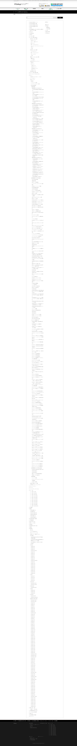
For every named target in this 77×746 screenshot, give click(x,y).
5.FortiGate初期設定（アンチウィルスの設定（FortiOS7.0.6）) (37, 143)
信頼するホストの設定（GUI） (36, 263)
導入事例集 (31, 535)
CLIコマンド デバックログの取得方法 (37, 466)
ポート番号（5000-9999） (34, 504)
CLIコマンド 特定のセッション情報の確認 (37, 389)
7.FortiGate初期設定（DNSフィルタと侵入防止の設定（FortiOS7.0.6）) (37, 148)
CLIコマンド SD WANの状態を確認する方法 (37, 430)
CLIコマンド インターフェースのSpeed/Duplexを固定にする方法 (36, 416)
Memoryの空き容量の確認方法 (36, 422)
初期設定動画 (33, 86)
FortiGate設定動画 (33, 85)
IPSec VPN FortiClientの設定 (36, 318)
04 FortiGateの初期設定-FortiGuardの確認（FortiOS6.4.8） (38, 113)
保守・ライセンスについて (34, 44)
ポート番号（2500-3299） (34, 501)
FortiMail (31, 588)
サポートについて (33, 54)
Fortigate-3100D (33, 706)
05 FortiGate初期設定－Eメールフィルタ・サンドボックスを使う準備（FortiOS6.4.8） (37, 116)
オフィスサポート (32, 78)
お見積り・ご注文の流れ (33, 709)
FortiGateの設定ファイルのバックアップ (37, 201)
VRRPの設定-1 (34, 311)
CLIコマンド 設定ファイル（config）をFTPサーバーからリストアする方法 (37, 450)
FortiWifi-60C (33, 618)
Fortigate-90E (33, 632)
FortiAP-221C (33, 662)
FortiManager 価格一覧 (33, 514)
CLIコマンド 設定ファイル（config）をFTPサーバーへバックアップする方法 (37, 447)
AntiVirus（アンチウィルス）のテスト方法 (37, 240)
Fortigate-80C (33, 625)
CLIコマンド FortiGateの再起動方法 (37, 375)
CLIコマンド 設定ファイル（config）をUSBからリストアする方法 (37, 445)
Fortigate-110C (33, 631)
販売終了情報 (48, 31)
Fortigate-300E (33, 673)
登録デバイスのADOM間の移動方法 (37, 473)
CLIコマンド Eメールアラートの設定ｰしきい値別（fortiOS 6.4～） (37, 365)
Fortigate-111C (33, 641)
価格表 (31, 508)
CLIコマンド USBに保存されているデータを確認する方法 (37, 437)
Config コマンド (33, 65)
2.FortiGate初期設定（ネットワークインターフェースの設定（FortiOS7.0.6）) (37, 133)
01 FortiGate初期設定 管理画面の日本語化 (38, 90)
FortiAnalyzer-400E (33, 600)
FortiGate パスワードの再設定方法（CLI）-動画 (37, 327)
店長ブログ (31, 713)
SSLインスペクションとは (34, 532)
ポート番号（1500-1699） (34, 497)
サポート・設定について (34, 41)
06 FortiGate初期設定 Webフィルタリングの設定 (37, 102)
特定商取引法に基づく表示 (33, 525)
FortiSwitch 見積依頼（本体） (34, 26)
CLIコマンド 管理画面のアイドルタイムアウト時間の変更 (37, 358)
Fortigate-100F (33, 639)
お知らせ (46, 22)
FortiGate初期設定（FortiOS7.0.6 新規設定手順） (37, 156)
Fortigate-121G (33, 564)
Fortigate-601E (33, 573)
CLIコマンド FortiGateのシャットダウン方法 (37, 378)
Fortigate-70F (33, 624)
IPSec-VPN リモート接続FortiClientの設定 (37, 208)
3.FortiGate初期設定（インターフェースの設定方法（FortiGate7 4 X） (37, 164)
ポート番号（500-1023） (34, 494)
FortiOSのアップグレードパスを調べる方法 (37, 221)
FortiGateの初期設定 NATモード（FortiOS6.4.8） (36, 127)
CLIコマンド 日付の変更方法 (36, 356)
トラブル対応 (33, 59)
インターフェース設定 (34, 82)
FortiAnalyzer (32, 581)
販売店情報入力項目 (33, 71)
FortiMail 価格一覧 (32, 515)
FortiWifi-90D (33, 634)
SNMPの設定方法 (34, 244)
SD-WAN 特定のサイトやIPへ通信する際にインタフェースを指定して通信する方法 (37, 295)
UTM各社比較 (32, 33)
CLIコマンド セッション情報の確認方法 (37, 387)
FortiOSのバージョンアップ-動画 (36, 186)
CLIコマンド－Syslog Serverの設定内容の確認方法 (37, 346)
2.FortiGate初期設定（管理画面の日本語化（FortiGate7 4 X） (37, 162)
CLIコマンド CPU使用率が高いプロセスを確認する (37, 370)
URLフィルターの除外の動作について (37, 228)
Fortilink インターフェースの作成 (36, 315)
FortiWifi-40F (32, 605)
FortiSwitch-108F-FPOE (34, 597)
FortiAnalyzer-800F (33, 601)
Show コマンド (33, 69)
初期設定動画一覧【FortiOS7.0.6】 (37, 128)
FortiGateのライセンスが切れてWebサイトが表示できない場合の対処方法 (37, 254)
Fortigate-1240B (33, 702)
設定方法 (32, 62)
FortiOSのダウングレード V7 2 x (36, 279)
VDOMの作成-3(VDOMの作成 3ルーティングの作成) (37, 307)
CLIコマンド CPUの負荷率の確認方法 (37, 423)
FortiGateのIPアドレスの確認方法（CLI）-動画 (36, 325)
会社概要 (31, 507)
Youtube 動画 (48, 28)
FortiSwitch (31, 594)
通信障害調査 (33, 476)
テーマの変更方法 (34, 284)
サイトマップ (32, 716)
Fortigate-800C (33, 668)
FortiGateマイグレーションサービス (35, 484)
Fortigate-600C (33, 666)
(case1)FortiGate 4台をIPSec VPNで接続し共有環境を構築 (37, 538)
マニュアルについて (34, 51)
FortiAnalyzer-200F (33, 656)
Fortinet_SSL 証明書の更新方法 (36, 310)
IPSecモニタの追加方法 (35, 287)
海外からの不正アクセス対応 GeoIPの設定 (37, 213)
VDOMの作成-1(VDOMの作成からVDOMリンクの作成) (37, 302)
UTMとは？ (31, 31)
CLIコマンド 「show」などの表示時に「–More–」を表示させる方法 (37, 383)
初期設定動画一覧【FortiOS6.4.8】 (37, 103)
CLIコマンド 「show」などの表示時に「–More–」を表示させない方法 (37, 380)
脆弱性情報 (48, 27)
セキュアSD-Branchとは (33, 531)
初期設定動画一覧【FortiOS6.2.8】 (37, 88)
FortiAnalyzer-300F (33, 672)
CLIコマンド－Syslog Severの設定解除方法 (38, 349)
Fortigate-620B (33, 692)
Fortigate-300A (33, 669)
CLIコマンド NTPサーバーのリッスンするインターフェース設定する (37, 401)
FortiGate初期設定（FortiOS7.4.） (37, 176)
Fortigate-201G (33, 567)
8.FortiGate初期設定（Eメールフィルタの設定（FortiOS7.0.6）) (38, 150)
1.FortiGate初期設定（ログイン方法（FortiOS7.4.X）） (37, 159)
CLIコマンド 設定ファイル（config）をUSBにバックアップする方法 (37, 442)
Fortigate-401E (33, 682)
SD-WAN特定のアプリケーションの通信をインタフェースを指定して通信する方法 (37, 298)
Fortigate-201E (33, 658)
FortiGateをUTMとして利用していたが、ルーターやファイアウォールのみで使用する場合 (37, 258)
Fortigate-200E (33, 651)
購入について (33, 43)
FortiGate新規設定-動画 (35, 187)
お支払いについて (33, 40)
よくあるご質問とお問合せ (33, 37)
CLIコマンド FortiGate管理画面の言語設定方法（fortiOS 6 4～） (37, 367)
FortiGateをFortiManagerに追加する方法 (37, 469)
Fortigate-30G (33, 546)
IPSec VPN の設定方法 (35, 317)
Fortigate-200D (33, 645)
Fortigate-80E (33, 628)
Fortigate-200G (33, 566)
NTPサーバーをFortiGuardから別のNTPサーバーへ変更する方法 (37, 265)
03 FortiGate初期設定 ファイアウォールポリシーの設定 (38, 95)
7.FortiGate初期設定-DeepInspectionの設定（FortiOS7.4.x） (37, 175)
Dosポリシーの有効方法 (35, 209)
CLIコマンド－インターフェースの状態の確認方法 (38, 337)
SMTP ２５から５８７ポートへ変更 (37, 197)
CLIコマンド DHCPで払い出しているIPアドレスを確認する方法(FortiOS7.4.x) (38, 435)
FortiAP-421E (33, 683)
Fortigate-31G (33, 547)
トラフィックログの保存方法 (36, 233)
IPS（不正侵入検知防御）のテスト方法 (37, 241)
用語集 (31, 527)
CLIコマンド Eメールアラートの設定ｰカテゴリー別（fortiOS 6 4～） (37, 362)
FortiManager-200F (33, 655)
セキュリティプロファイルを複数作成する (37, 217)
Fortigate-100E (33, 638)
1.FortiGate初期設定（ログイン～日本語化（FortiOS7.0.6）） (37, 131)
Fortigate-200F (33, 659)
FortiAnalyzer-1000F (34, 584)
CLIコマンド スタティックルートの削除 (37, 458)
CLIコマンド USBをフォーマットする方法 (37, 440)
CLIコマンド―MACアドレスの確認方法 (37, 335)
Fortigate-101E (33, 642)
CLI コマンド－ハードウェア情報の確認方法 (37, 342)
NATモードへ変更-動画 (35, 182)
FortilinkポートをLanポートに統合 (37, 191)
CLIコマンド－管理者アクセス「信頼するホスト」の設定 (38, 351)
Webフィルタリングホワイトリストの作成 (37, 223)
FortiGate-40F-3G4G (34, 550)
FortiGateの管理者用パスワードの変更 (37, 204)
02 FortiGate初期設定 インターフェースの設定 (38, 93)
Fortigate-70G (33, 557)
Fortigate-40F (33, 549)
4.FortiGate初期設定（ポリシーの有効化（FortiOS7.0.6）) (37, 140)
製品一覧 (31, 726)
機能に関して (33, 58)
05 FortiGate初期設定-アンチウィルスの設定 (37, 99)
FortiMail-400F (33, 591)
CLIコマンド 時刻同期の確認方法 (36, 402)
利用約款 (31, 524)
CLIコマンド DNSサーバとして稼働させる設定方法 (37, 395)
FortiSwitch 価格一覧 (33, 517)
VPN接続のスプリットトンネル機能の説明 (37, 249)
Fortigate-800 (33, 693)
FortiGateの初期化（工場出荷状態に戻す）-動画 (37, 322)
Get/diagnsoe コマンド (34, 68)
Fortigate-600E (33, 571)
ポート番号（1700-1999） (34, 498)
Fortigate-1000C (33, 699)
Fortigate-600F (33, 690)
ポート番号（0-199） (33, 491)
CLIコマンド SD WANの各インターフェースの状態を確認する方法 (37, 432)
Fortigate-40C (33, 604)
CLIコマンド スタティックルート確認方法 (37, 411)
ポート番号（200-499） (33, 493)
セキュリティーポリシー (44, 720)
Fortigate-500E (33, 686)
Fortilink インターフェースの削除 (36, 314)
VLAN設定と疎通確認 (35, 283)
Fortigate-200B (33, 649)
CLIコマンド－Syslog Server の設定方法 (37, 344)
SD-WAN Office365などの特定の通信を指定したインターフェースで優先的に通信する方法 (38, 291)
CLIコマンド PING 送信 (35, 374)
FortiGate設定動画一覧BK (33, 23)
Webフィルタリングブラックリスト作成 (37, 225)
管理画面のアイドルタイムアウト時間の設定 (37, 281)
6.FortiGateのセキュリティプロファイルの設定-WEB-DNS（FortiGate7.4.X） (37, 172)
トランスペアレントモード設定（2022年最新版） (37, 251)
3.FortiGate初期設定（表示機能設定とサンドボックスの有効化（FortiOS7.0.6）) (37, 137)
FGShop (37, 743)
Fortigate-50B (33, 608)
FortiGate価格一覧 (32, 510)
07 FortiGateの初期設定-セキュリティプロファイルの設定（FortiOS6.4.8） (37, 122)
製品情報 (31, 528)
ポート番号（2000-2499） (34, 500)
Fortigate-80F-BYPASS (34, 560)
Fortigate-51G (33, 553)
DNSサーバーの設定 (35, 198)
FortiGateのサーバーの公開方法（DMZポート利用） (37, 195)
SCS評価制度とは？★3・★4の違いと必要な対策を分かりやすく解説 (36, 30)
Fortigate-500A (33, 685)
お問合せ (31, 34)
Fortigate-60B (33, 614)
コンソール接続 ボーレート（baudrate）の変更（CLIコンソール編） (38, 452)
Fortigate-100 (33, 635)
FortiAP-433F (33, 580)
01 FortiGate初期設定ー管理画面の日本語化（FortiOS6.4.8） (37, 105)
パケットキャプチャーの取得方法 (36, 236)
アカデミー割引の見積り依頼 (34, 72)
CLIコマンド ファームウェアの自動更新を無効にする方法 (37, 406)
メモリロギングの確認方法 (35, 459)
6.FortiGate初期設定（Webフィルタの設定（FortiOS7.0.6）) (37, 145)
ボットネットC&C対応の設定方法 (36, 226)
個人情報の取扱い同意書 (33, 518)
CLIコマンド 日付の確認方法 (36, 353)
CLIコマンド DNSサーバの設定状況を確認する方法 (37, 398)
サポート (31, 75)
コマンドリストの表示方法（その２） (37, 426)
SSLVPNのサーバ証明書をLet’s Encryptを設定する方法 (37, 272)
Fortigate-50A (33, 607)
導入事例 (32, 543)
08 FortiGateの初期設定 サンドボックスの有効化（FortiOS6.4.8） (38, 124)
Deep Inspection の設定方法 (36, 237)
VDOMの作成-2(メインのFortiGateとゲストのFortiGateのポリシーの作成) (37, 304)
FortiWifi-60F (32, 622)
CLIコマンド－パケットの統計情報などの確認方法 (38, 340)
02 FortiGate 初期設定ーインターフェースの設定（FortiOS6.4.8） (38, 108)
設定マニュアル (32, 79)
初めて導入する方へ (32, 521)
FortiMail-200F (33, 590)
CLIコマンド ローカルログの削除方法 (37, 463)
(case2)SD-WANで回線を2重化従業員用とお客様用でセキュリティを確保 (37, 540)
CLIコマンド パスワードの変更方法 (37, 409)
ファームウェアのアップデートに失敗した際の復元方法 (37, 419)
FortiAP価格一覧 (32, 511)
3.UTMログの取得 (34, 481)
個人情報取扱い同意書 (35, 720)
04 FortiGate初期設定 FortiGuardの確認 (38, 97)
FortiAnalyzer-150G (33, 583)
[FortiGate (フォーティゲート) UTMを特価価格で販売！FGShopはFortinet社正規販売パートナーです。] (21, 4)
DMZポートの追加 (34, 193)
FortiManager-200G (33, 587)
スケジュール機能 (34, 308)
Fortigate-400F (33, 570)
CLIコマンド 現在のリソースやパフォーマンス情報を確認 (37, 385)
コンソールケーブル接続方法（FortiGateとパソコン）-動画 (37, 330)
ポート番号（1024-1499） (52, 727)
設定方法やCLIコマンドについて (34, 61)
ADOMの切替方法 (34, 472)
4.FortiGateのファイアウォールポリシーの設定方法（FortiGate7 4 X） (37, 167)
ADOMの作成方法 (34, 470)
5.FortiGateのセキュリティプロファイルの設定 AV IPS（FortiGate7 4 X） (37, 170)
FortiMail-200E (33, 652)
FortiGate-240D (33, 665)
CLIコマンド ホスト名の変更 (36, 360)
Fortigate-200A (33, 648)
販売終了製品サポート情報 (34, 483)
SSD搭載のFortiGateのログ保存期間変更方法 (37, 262)
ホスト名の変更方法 (35, 276)
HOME (15, 720)
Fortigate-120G (33, 563)
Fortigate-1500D (33, 703)
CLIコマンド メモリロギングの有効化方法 (37, 462)
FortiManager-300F (33, 679)
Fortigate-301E (33, 675)
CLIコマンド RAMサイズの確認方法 (37, 420)
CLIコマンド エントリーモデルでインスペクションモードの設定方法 (38, 393)
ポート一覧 (31, 490)
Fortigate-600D (33, 689)
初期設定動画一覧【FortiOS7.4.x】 (37, 157)
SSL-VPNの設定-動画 (35, 179)
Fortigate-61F (33, 556)
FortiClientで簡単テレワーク (34, 22)
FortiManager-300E (33, 676)
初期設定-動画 (34, 180)
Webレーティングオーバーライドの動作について (37, 274)
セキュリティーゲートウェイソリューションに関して (37, 46)
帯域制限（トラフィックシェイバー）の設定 (37, 246)
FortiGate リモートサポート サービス (35, 76)
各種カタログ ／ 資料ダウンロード (35, 534)
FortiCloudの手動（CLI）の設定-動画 (37, 331)
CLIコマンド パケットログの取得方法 (37, 465)
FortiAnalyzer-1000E (34, 696)
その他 (32, 48)
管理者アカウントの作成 (35, 243)
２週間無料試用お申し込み (33, 710)
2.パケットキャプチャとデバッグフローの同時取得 (37, 480)
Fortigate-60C (33, 615)
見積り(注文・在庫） (33, 707)
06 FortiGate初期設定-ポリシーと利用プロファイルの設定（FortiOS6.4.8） (37, 119)
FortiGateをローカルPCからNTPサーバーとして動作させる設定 (38, 268)
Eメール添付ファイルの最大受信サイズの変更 (38, 232)
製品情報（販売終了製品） (34, 598)
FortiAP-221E (33, 577)
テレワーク (31, 487)
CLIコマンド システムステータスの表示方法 (37, 414)
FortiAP (31, 574)
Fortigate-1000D (33, 700)
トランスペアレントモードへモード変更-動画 (37, 184)
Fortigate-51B (33, 611)
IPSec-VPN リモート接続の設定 (36, 205)
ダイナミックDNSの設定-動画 (36, 190)
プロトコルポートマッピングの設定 (37, 229)
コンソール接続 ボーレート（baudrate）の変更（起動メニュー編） (37, 455)
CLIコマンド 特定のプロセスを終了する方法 (37, 372)
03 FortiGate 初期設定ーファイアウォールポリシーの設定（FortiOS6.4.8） (38, 111)
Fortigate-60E (33, 617)
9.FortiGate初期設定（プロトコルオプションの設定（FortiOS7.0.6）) (37, 153)
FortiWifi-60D (33, 621)
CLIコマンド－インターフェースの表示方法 (38, 333)
